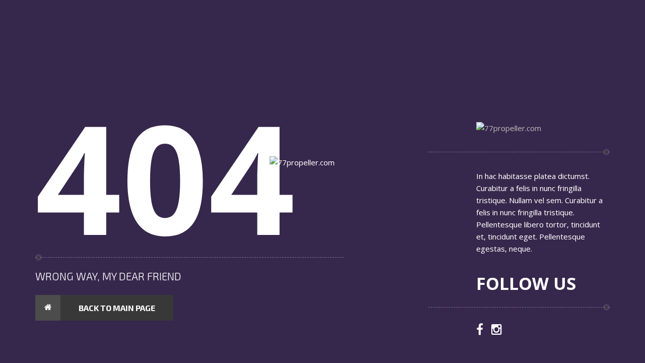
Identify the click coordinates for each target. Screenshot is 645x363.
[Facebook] (479, 330)
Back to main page (117, 308)
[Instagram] (496, 330)
